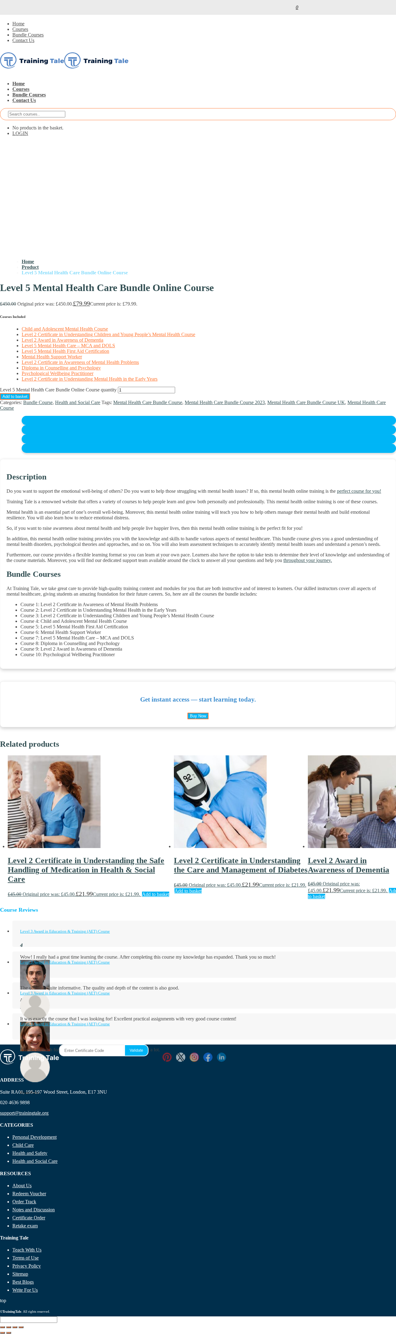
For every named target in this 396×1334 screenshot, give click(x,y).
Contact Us (23, 40)
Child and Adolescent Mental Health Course (65, 328)
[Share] (14, 1327)
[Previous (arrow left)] (2, 1333)
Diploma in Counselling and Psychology (61, 367)
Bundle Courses (28, 34)
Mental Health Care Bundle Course (147, 402)
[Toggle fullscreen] (8, 1327)
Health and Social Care (77, 402)
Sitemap (20, 1274)
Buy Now (198, 716)
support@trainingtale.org (24, 1113)
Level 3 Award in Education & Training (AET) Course (65, 931)
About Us (22, 1185)
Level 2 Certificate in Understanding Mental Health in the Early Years (89, 379)
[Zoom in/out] (2, 1327)
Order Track (24, 1201)
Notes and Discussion (33, 1209)
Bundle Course (38, 402)
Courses (20, 29)
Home (18, 23)
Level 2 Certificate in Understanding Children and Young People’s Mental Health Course (108, 334)
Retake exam (25, 1225)
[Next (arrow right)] (8, 1333)
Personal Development (34, 1137)
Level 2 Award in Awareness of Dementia (62, 340)
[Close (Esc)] (21, 1327)
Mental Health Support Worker (52, 356)
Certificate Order (28, 1217)
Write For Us (25, 1290)
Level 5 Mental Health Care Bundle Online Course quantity (58, 389)
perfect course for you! (359, 491)
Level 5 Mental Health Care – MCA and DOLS (68, 345)
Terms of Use (25, 1257)
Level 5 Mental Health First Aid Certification (65, 351)
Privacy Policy (26, 1266)
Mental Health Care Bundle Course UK (306, 402)
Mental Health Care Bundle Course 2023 (225, 402)
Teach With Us (26, 1249)
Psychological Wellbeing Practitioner (57, 373)
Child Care (23, 1145)
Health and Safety (29, 1153)
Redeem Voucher (29, 1193)
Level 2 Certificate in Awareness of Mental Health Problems (80, 362)
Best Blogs (23, 1282)
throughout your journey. (307, 560)
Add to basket (15, 396)
